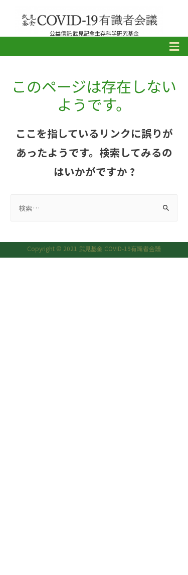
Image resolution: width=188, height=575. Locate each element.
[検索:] (94, 208)
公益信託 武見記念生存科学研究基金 (94, 33)
